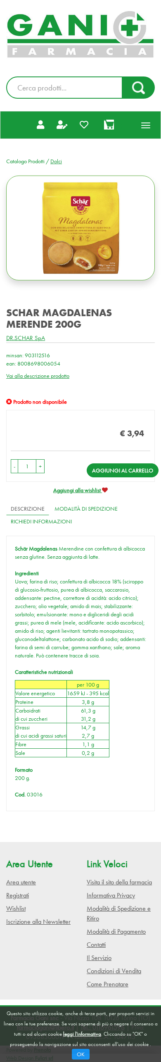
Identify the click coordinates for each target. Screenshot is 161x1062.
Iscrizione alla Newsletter (38, 921)
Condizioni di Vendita (114, 971)
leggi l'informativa (82, 1033)
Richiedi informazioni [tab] (41, 521)
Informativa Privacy (111, 895)
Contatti (96, 944)
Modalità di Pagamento (116, 931)
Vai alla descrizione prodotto (37, 375)
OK (81, 1054)
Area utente (21, 882)
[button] (14, 466)
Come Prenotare (107, 984)
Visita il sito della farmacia (119, 882)
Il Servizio (99, 957)
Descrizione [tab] (28, 508)
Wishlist (16, 908)
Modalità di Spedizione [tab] (86, 508)
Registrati (17, 895)
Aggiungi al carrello (122, 470)
